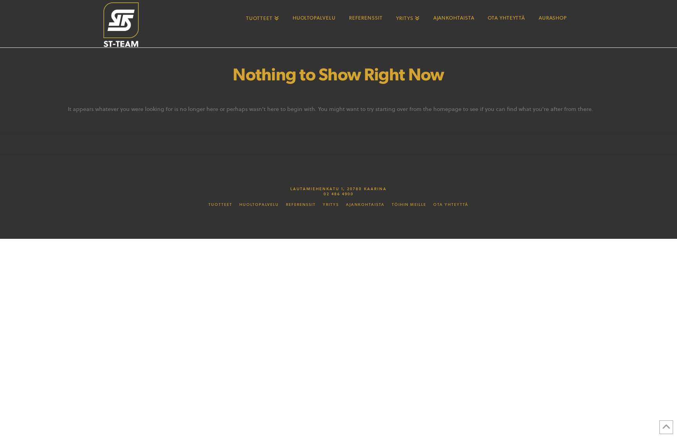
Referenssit (301, 205)
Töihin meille (409, 205)
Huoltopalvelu (259, 205)
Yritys (331, 205)
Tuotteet (220, 205)
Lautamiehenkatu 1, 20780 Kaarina (338, 188)
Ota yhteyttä (451, 205)
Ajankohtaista (365, 205)
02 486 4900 (339, 193)
